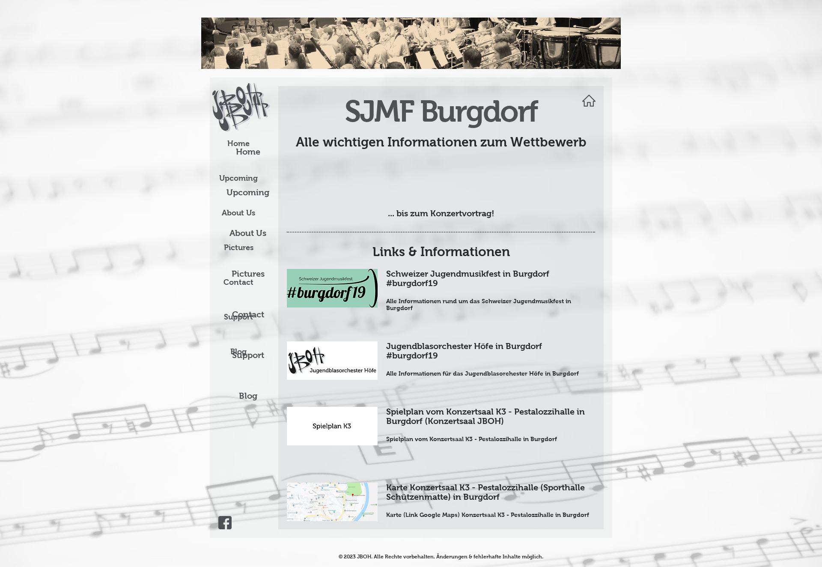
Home (238, 143)
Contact (238, 282)
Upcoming (238, 178)
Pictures (238, 247)
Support (238, 317)
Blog (248, 395)
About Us (238, 213)
